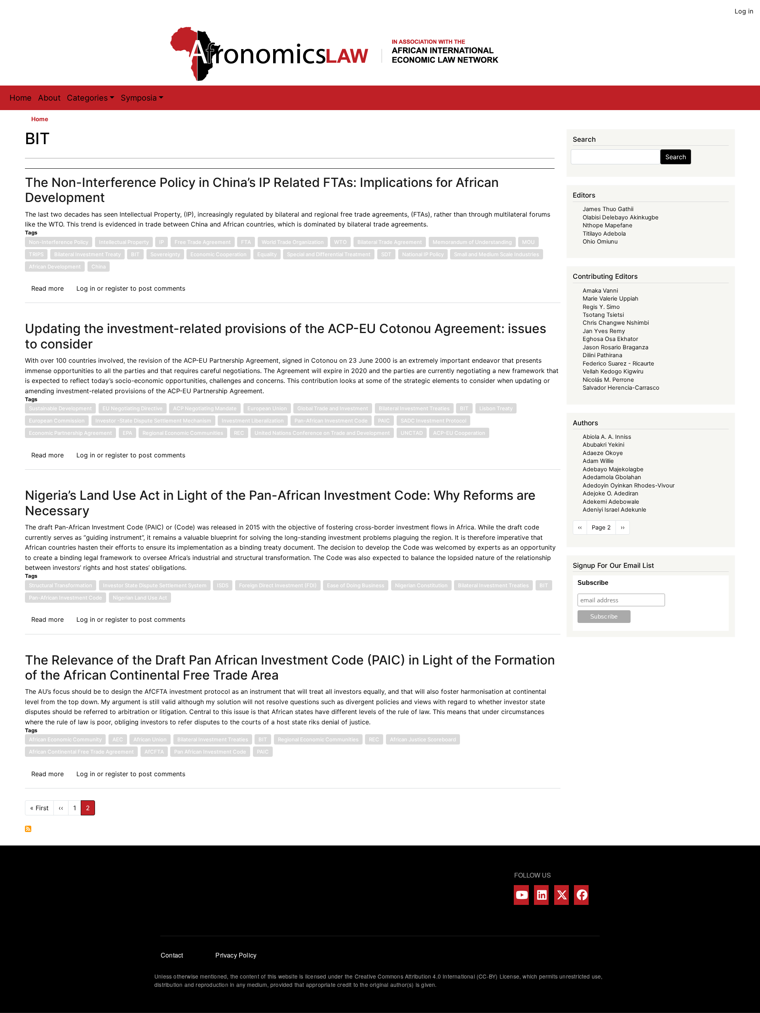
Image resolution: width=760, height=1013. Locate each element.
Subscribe (593, 582)
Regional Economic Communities (182, 433)
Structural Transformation (60, 585)
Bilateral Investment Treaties (414, 408)
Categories (87, 98)
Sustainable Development (60, 408)
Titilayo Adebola (604, 233)
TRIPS (36, 254)
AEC (117, 739)
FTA (246, 242)
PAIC (384, 420)
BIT (135, 254)
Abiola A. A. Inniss (607, 436)
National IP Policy (423, 254)
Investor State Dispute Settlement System (155, 585)
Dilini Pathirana (602, 355)
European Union (267, 408)
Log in (744, 11)
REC (239, 433)
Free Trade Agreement (203, 242)
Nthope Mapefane (608, 225)
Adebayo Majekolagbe (613, 469)
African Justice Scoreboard (423, 739)
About (49, 98)
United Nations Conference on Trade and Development (322, 433)
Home (21, 98)
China (98, 266)
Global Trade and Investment (332, 408)
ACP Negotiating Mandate (205, 408)
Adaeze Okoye (603, 453)
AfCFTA (154, 751)
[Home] (342, 54)
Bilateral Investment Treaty (87, 254)
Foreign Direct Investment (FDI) (278, 585)
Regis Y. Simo (601, 306)
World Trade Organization (293, 242)
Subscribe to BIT (28, 829)
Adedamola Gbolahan (612, 477)
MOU (528, 242)
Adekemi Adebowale (611, 501)
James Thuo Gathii (608, 209)
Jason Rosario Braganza (615, 347)
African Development (55, 266)
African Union (150, 739)
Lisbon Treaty (496, 408)
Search (675, 157)
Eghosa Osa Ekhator (610, 339)
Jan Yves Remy (604, 331)
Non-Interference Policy (58, 242)
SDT (386, 254)
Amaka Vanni (600, 290)
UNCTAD (412, 433)
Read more (47, 288)
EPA (127, 433)
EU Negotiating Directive (133, 408)
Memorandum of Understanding (472, 242)
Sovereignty (165, 254)
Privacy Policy (235, 955)
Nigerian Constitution (421, 585)
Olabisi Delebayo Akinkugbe (621, 217)
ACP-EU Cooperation (459, 433)
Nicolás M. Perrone (608, 379)
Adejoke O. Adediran (610, 493)
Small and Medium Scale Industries (496, 254)
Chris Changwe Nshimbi (616, 322)
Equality (267, 254)
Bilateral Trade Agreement (389, 242)
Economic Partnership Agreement (70, 433)
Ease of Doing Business (355, 585)
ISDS (222, 585)
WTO (340, 242)
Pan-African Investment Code (331, 420)
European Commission (57, 420)
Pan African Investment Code (210, 751)
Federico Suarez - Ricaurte (618, 363)
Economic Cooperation (218, 254)
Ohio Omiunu (600, 241)
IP (161, 242)
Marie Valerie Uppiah (610, 298)
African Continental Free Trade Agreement (81, 751)
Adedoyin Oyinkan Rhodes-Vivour (628, 485)
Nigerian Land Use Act (140, 597)
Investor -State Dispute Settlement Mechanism (153, 420)
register (116, 288)
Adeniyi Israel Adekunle (614, 509)
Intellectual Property (124, 242)
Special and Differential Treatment (328, 254)
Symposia (139, 98)
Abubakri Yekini (603, 444)
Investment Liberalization (253, 420)
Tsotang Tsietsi (603, 314)
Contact (172, 955)
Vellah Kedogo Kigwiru (613, 371)
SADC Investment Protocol (433, 420)
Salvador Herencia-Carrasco (621, 387)
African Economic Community (65, 739)
